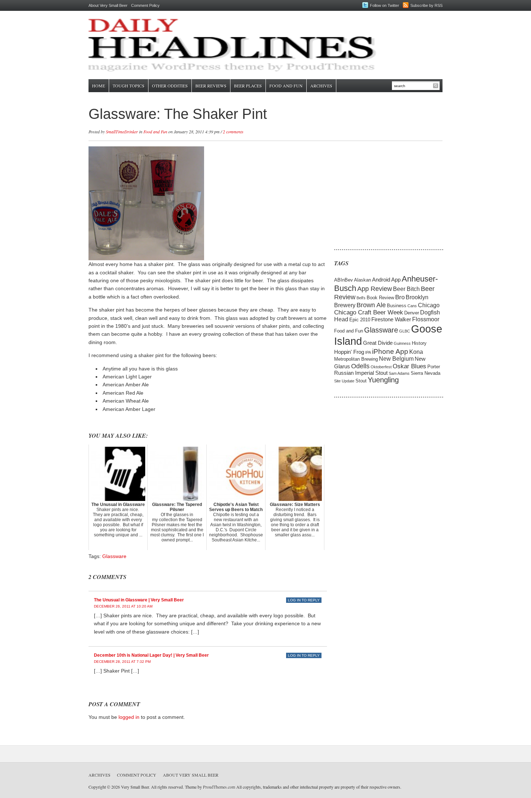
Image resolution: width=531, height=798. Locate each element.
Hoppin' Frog (349, 352)
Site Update (344, 381)
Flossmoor (425, 319)
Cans (412, 306)
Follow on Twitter (384, 5)
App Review (374, 288)
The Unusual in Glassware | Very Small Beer (139, 599)
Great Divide (378, 343)
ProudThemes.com (219, 787)
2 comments (233, 131)
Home (98, 86)
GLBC (404, 331)
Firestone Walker (391, 319)
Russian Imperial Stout (361, 373)
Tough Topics (128, 86)
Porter (433, 366)
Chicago (429, 305)
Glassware (114, 556)
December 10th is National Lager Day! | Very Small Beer (151, 655)
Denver (411, 313)
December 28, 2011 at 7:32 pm (122, 662)
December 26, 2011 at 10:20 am (123, 606)
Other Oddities (170, 86)
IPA (368, 352)
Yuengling (383, 380)
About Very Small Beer (108, 5)
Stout (361, 380)
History (419, 343)
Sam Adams (399, 373)
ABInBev (343, 280)
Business (396, 305)
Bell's (361, 298)
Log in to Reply (304, 600)
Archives (321, 86)
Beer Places (248, 86)
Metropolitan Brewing (356, 359)
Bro (400, 297)
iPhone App (390, 351)
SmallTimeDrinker (122, 131)
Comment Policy (145, 5)
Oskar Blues (409, 366)
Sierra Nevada (425, 373)
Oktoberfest (381, 367)
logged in (128, 717)
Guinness (402, 343)
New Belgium (396, 359)
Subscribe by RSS (426, 5)
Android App (386, 280)
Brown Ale (371, 305)
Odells (360, 366)
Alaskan (362, 280)
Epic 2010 (359, 319)
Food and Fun (286, 86)
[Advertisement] (379, 191)
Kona (416, 352)
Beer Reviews (210, 86)
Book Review (380, 297)
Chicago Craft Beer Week (368, 312)
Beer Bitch (406, 289)
